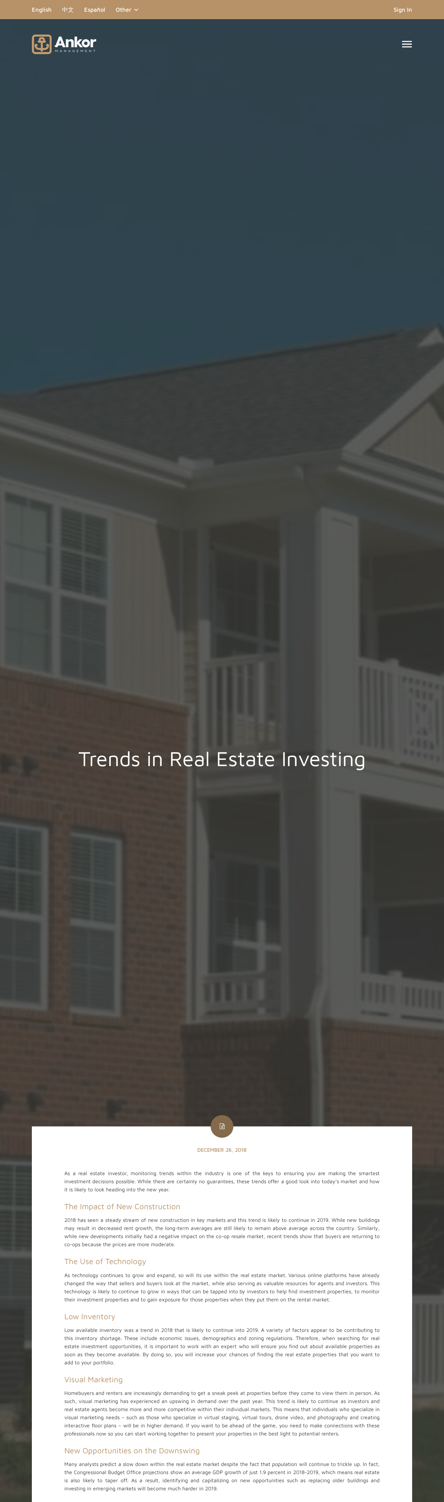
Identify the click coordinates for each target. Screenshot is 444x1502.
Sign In (403, 9)
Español (94, 9)
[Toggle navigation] (407, 44)
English (44, 9)
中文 (68, 9)
